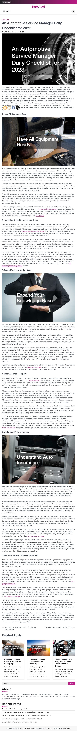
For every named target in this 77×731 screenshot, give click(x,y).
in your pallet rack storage (48, 209)
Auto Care (5, 20)
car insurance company (35, 536)
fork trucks (40, 216)
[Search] (73, 11)
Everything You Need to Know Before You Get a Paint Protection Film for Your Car (26, 715)
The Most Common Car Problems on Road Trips (37, 661)
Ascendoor (49, 728)
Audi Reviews (7, 32)
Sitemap (30, 728)
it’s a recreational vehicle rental (33, 231)
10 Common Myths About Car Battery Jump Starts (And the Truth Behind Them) (26, 712)
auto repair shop (34, 380)
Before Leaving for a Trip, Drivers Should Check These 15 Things (63, 662)
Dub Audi (38, 6)
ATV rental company (34, 367)
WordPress (67, 728)
